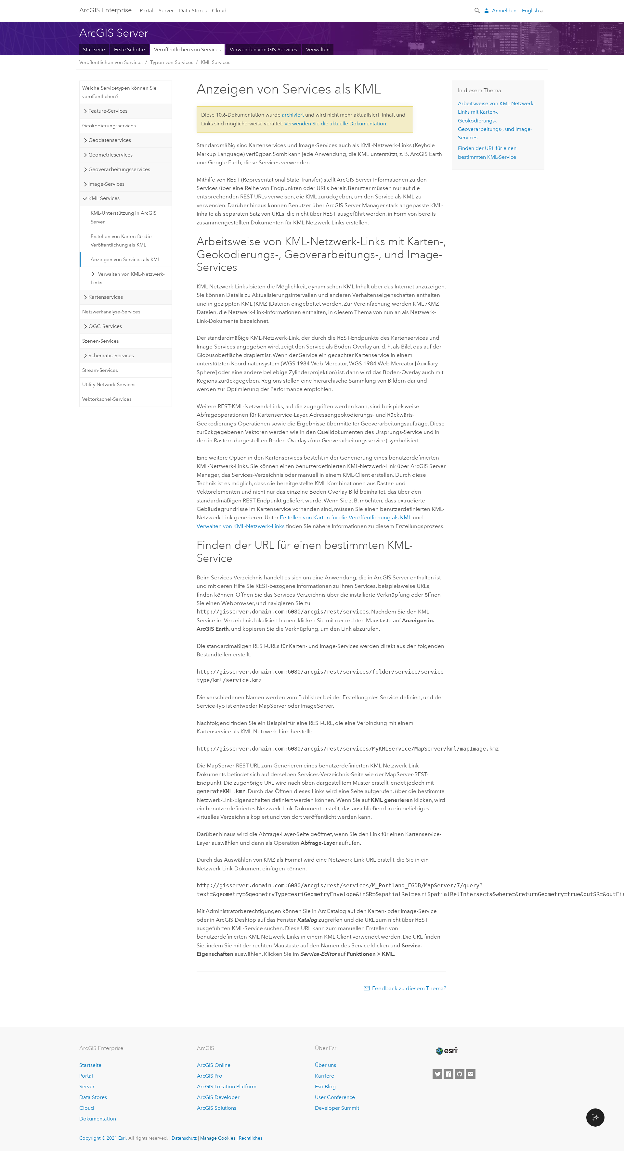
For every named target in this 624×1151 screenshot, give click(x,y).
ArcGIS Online (213, 1065)
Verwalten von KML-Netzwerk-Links (128, 278)
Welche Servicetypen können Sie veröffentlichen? (119, 92)
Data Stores (193, 10)
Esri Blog (325, 1086)
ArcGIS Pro (209, 1076)
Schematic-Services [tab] (111, 355)
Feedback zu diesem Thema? (409, 988)
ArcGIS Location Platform (226, 1086)
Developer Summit (337, 1108)
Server (166, 10)
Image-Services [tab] (106, 184)
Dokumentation (97, 1119)
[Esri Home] (446, 1051)
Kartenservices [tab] (105, 297)
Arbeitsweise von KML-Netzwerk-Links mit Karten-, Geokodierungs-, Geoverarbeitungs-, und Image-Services (496, 120)
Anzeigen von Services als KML (125, 259)
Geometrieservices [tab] (110, 155)
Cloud (219, 10)
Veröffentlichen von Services (187, 49)
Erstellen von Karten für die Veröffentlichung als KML (121, 241)
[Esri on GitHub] (459, 1074)
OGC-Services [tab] (105, 326)
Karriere (324, 1076)
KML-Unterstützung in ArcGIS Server (123, 217)
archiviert (293, 115)
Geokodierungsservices (109, 126)
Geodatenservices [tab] (109, 140)
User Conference (335, 1097)
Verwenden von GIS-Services (263, 49)
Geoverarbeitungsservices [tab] (119, 169)
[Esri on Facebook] (448, 1074)
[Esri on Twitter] (437, 1074)
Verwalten (318, 49)
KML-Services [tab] (104, 198)
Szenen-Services (100, 341)
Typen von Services (171, 62)
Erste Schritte (129, 49)
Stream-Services (100, 370)
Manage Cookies (217, 1138)
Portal (146, 10)
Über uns (325, 1065)
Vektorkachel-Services (107, 399)
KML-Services (215, 62)
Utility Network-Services (109, 384)
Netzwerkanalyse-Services (111, 312)
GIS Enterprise (105, 10)
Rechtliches (250, 1138)
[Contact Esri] (470, 1074)
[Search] (478, 10)
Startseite (94, 49)
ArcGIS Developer (218, 1097)
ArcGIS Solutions (216, 1108)
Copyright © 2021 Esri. (103, 1138)
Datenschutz (184, 1138)
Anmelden (504, 10)
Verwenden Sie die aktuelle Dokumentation (335, 123)
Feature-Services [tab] (107, 111)
